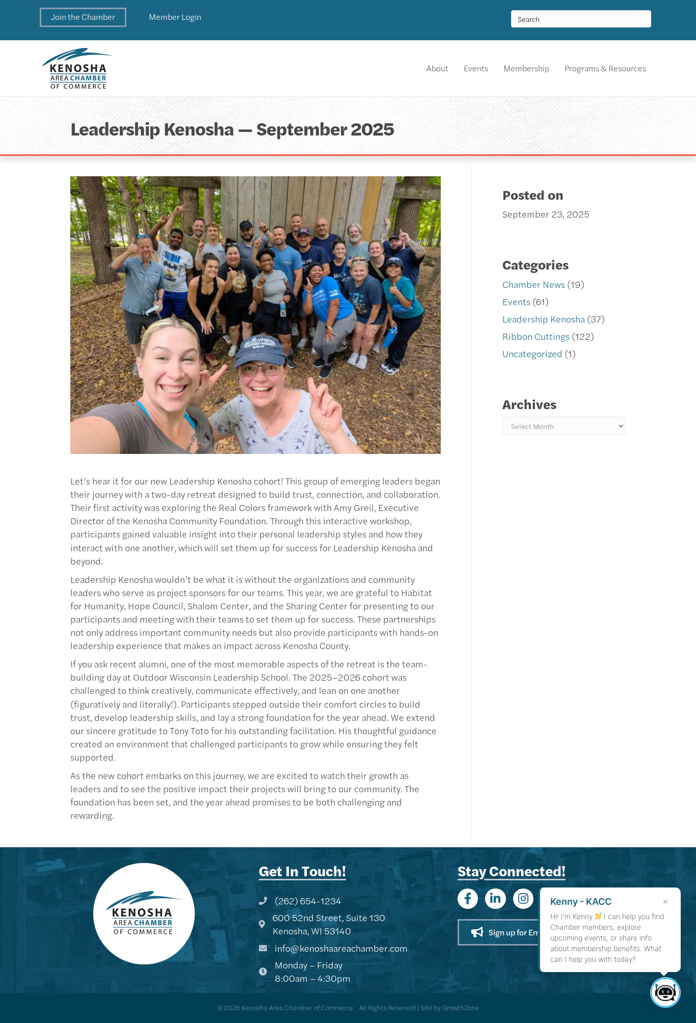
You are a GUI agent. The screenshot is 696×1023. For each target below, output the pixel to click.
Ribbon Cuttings (536, 336)
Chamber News (533, 284)
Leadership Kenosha (543, 318)
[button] (83, 17)
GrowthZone (460, 1007)
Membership (526, 68)
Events (476, 68)
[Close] (665, 902)
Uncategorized (532, 353)
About (437, 68)
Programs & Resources (605, 68)
